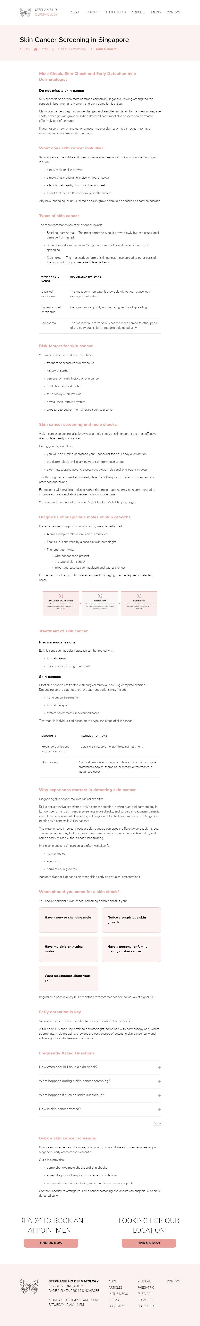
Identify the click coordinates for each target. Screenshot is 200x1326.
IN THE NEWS (118, 1294)
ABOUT (75, 12)
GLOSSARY (116, 1306)
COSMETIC (145, 1300)
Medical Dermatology (72, 49)
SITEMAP (115, 1300)
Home (43, 49)
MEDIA (156, 12)
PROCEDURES (116, 12)
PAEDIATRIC (146, 1287)
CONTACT (173, 12)
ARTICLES (138, 12)
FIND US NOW (51, 1243)
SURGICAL (145, 1294)
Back (26, 49)
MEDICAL (144, 1281)
